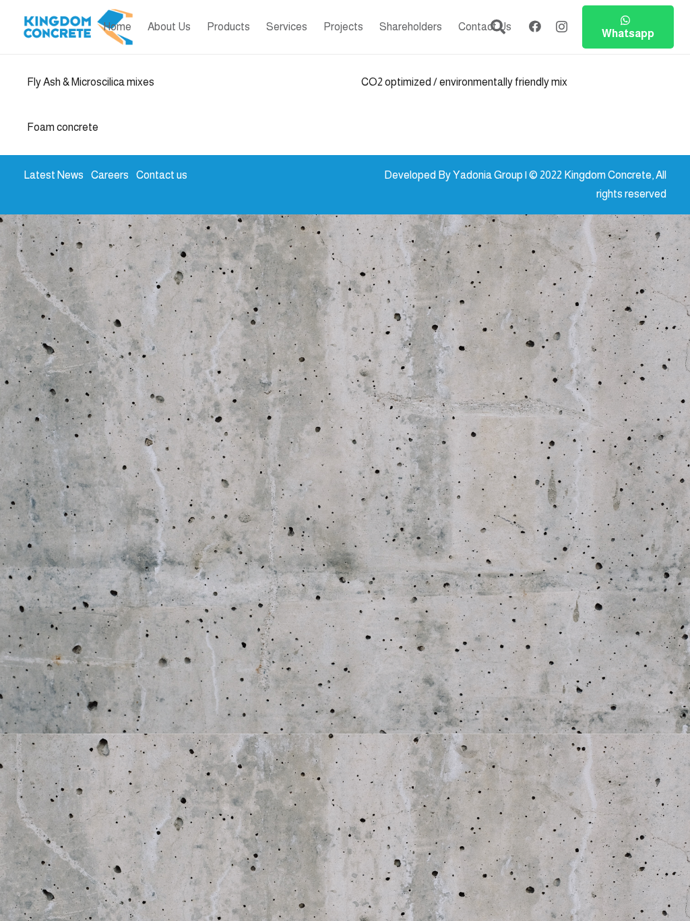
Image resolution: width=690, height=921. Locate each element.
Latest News (54, 175)
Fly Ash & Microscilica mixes (90, 82)
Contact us (161, 175)
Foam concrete (62, 127)
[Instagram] (561, 27)
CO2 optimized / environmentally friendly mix (464, 82)
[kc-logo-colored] (78, 27)
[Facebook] (535, 26)
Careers (110, 175)
